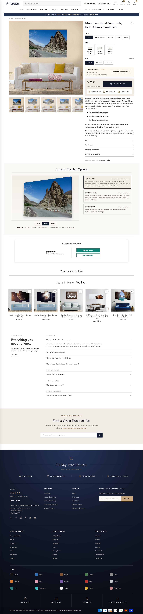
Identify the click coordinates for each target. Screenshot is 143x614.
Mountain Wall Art (106, 160)
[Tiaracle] (13, 3)
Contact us (15, 355)
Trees (11, 551)
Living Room (57, 536)
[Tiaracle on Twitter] (30, 518)
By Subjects (54, 9)
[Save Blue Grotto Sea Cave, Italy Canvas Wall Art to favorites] (132, 291)
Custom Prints (95, 9)
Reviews (120, 9)
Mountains (13, 554)
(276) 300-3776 (15, 513)
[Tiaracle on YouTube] (35, 518)
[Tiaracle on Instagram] (21, 518)
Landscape (13, 547)
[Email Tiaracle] (11, 518)
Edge (53, 223)
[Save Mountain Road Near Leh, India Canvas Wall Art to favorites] (132, 22)
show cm (131, 58)
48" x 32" (109, 62)
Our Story (47, 493)
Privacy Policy (77, 610)
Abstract (97, 536)
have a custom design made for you (74, 428)
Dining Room (57, 551)
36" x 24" (99, 62)
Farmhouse (98, 558)
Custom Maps (109, 9)
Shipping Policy (77, 504)
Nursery (55, 558)
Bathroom (56, 543)
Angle (45, 223)
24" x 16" (89, 62)
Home (22, 9)
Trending (43, 9)
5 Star (110, 37)
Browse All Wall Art (50, 504)
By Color (64, 9)
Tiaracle (17, 610)
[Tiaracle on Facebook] (16, 518)
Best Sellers (32, 9)
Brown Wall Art (20, 18)
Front (38, 223)
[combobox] (49, 3)
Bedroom (55, 539)
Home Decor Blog (50, 501)
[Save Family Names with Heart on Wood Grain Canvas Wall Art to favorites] (80, 291)
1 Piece (89, 37)
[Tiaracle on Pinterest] (25, 518)
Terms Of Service (65, 610)
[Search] (78, 3)
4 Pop (119, 37)
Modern (97, 539)
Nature (12, 558)
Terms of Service (49, 508)
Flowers (12, 543)
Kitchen (55, 547)
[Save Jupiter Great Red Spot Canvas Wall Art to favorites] (55, 291)
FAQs (73, 493)
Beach (12, 539)
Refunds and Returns (78, 508)
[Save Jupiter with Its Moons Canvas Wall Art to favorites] (29, 291)
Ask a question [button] (88, 255)
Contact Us (75, 497)
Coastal (97, 547)
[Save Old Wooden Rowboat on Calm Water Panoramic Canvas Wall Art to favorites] (106, 291)
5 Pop (126, 37)
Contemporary (99, 554)
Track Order (75, 501)
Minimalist (98, 551)
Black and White (15, 536)
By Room (74, 9)
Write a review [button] (88, 250)
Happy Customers (50, 497)
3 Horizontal (100, 37)
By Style (83, 9)
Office (55, 554)
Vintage (97, 543)
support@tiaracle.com (25, 505)
